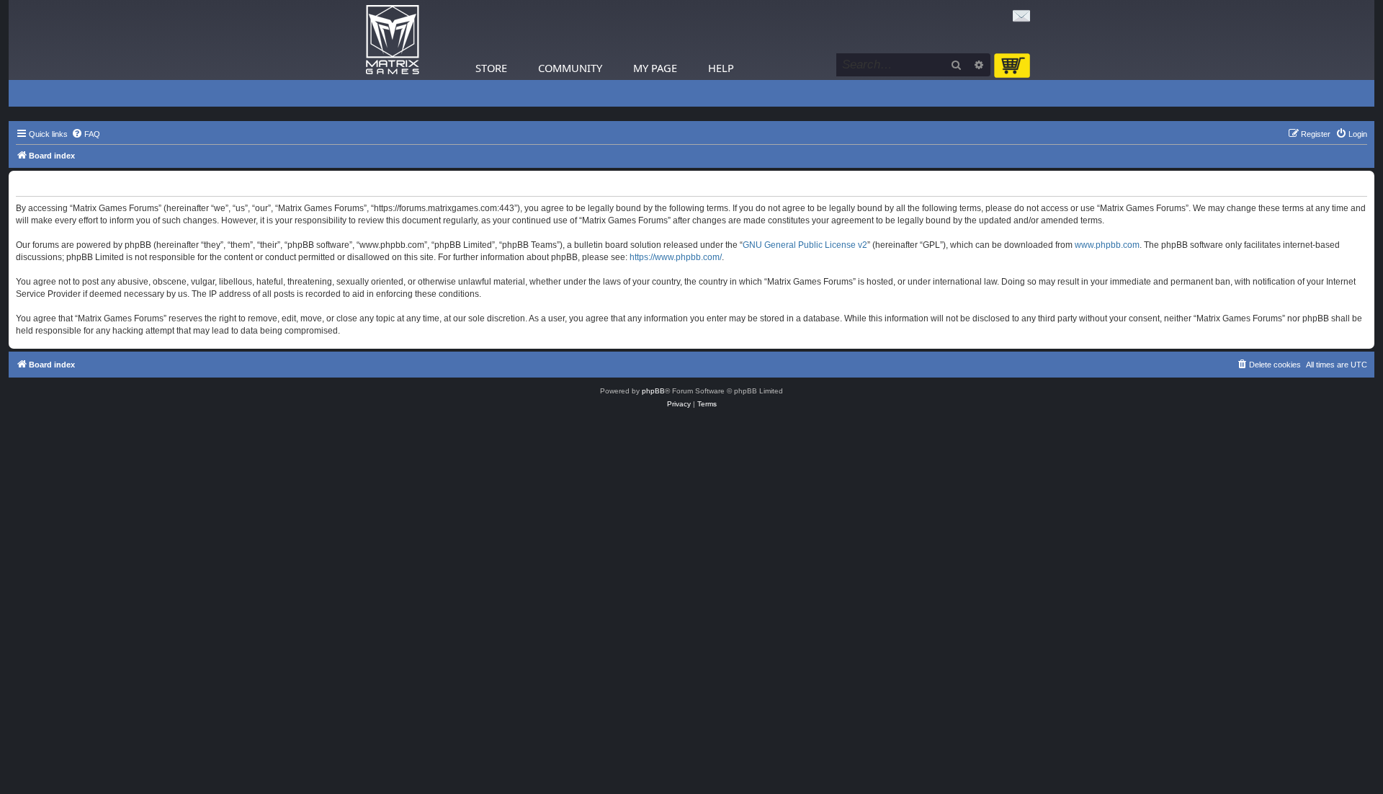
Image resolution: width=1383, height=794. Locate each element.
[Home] (392, 40)
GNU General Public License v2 (805, 245)
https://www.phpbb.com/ (676, 257)
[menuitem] (85, 134)
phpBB (653, 391)
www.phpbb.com (1107, 245)
